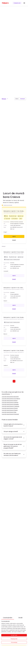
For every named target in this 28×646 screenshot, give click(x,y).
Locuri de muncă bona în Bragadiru (10, 404)
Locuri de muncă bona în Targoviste (10, 406)
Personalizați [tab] (14, 642)
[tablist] (14, 617)
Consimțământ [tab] (7, 618)
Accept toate (14, 635)
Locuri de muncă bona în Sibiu (9, 412)
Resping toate (14, 638)
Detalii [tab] (20, 618)
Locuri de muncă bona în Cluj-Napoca (11, 398)
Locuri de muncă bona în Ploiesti (10, 410)
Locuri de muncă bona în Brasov (9, 400)
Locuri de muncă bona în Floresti (10, 408)
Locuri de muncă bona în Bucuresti (10, 396)
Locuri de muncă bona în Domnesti (10, 414)
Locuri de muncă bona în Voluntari (10, 402)
